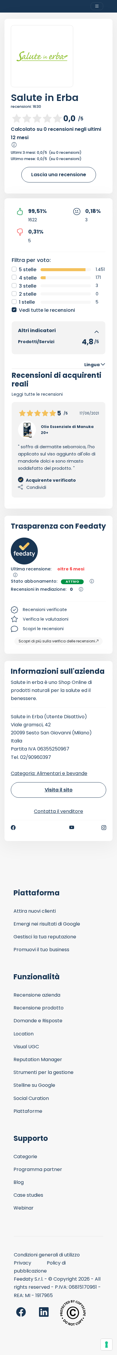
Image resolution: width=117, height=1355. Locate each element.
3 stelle (27, 286)
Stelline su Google (34, 1085)
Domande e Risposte (38, 1020)
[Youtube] (71, 827)
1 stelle (27, 302)
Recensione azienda (37, 995)
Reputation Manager (38, 1059)
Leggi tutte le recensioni (37, 394)
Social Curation (31, 1098)
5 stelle (27, 269)
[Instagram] (103, 827)
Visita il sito (59, 789)
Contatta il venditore (58, 811)
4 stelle (28, 277)
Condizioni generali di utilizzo (47, 1254)
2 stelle (27, 294)
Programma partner (38, 1169)
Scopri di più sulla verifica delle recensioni (57, 641)
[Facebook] (13, 827)
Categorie (25, 1156)
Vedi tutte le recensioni (47, 310)
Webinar (24, 1207)
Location (24, 1033)
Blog (19, 1182)
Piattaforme (28, 1111)
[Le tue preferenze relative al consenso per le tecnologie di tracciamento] (106, 1344)
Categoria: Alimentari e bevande (49, 773)
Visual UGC (26, 1046)
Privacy (22, 1262)
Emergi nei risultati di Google (47, 923)
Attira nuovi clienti (35, 911)
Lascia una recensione (58, 174)
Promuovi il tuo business (41, 949)
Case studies (28, 1195)
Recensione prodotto (39, 1007)
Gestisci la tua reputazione (45, 936)
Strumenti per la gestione (44, 1072)
